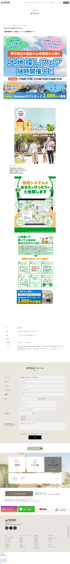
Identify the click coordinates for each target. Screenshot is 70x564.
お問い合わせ (66, 2)
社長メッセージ (37, 537)
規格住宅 (7, 545)
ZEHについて (37, 540)
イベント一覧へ (35, 448)
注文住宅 (7, 547)
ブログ (50, 542)
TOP (4, 25)
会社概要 (36, 541)
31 (1, 563)
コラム (50, 540)
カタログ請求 (35, 466)
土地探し (21, 537)
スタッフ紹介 (50, 535)
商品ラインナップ (36, 2)
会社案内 (60, 2)
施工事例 (52, 2)
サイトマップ (50, 544)
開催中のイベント (23, 545)
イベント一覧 (9, 25)
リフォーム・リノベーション (45, 2)
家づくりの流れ (8, 539)
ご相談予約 (17, 466)
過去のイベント (23, 547)
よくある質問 (36, 548)
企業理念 (36, 538)
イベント (56, 2)
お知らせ (50, 539)
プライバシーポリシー (52, 546)
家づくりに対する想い (29, 2)
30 (0, 563)
